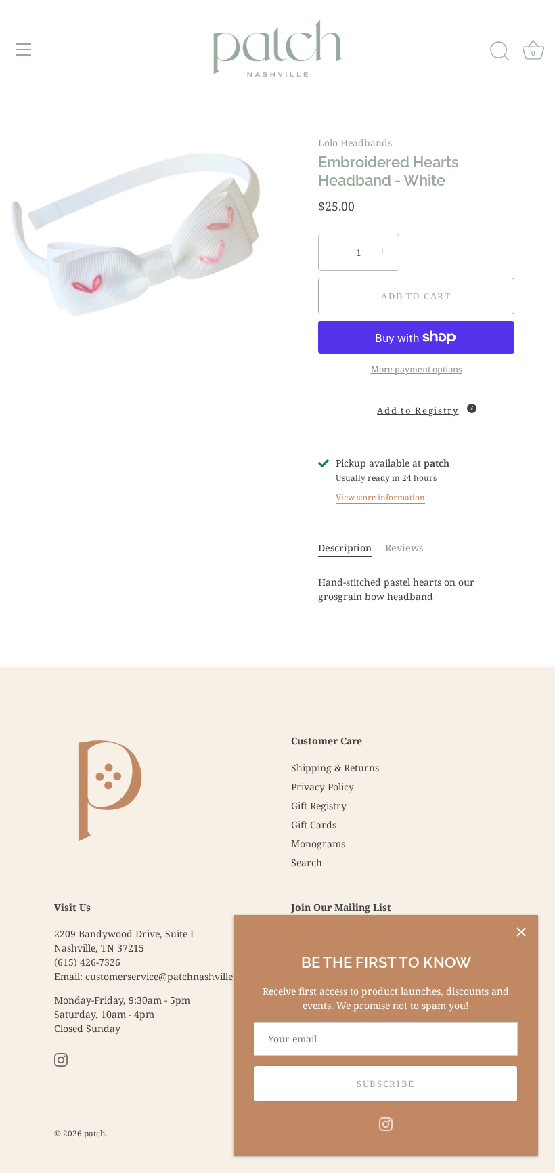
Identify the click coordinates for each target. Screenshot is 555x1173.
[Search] (499, 51)
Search (306, 862)
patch (95, 1133)
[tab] (351, 547)
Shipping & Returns (335, 767)
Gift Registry (319, 805)
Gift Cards (313, 824)
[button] (416, 405)
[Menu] (24, 49)
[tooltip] (471, 408)
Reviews (404, 547)
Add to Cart (416, 296)
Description (345, 547)
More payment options (416, 369)
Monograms (318, 843)
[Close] (521, 932)
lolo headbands (355, 142)
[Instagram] (386, 1123)
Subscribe (386, 1084)
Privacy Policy (322, 786)
